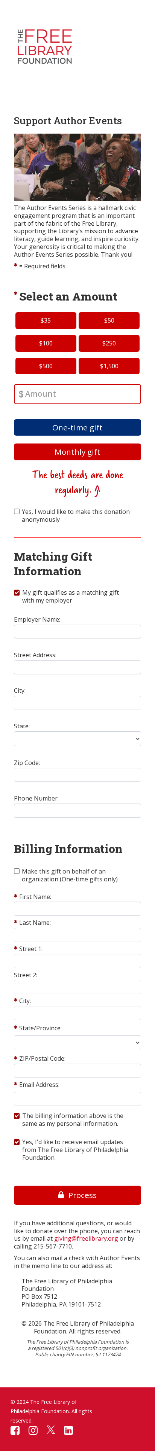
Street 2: (25, 975)
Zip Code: (27, 763)
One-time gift (77, 427)
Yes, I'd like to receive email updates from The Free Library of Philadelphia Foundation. (75, 1149)
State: (22, 726)
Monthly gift (77, 451)
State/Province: (40, 1028)
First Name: (35, 897)
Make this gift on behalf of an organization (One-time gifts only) (70, 875)
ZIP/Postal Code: (42, 1059)
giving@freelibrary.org (86, 1238)
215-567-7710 (52, 1246)
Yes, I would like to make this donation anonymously (76, 516)
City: (20, 691)
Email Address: (39, 1085)
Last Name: (35, 923)
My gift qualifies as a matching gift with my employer (70, 596)
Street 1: (31, 949)
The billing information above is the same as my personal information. (72, 1120)
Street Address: (35, 655)
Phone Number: (36, 798)
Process (82, 1195)
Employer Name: (37, 620)
